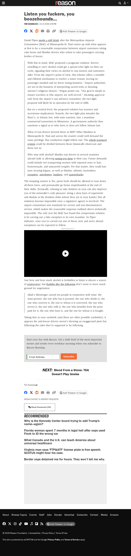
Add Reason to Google (74, 31)
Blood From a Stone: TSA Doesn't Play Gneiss (65, 372)
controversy (33, 284)
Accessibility (35, 533)
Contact (94, 514)
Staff (41, 514)
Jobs (49, 514)
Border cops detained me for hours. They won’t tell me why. (64, 459)
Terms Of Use (61, 533)
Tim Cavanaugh (31, 24)
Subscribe (68, 356)
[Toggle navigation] (3, 3)
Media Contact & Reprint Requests (41, 399)
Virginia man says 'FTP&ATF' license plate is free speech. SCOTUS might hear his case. (62, 451)
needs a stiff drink (49, 40)
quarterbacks (76, 174)
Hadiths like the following (60, 284)
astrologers (45, 174)
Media (104, 514)
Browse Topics (19, 514)
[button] (126, 3)
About (6, 514)
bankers (57, 174)
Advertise (69, 514)
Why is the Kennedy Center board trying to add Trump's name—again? (62, 422)
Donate (58, 514)
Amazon (114, 514)
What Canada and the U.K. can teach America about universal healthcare (59, 441)
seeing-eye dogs (64, 158)
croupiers (32, 174)
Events (33, 514)
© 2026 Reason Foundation (15, 533)
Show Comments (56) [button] (41, 407)
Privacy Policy (48, 533)
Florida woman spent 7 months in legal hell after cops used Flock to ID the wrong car (64, 431)
